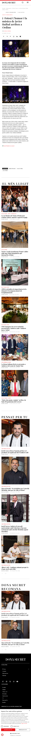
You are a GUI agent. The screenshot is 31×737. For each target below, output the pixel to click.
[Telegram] (20, 36)
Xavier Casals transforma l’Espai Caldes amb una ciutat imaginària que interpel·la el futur (14, 253)
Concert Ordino (20, 168)
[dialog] (15, 723)
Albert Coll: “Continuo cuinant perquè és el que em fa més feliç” (14, 568)
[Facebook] (3, 36)
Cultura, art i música (8, 213)
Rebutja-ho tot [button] (23, 729)
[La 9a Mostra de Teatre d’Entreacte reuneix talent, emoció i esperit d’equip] (14, 199)
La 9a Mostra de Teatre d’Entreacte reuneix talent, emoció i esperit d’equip (14, 216)
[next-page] (5, 573)
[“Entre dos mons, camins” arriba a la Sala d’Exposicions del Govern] (14, 383)
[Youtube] (17, 681)
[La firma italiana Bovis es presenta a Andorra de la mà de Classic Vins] (14, 347)
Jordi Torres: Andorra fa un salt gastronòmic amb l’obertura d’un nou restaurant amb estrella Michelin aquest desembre (14, 528)
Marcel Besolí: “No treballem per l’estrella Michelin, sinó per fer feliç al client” (15, 489)
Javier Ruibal (5, 170)
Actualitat (5, 287)
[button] (22, 2)
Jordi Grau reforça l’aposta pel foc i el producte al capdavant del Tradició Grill (14, 451)
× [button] (29, 710)
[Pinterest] (10, 36)
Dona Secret (4, 219)
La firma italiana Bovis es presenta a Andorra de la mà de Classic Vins (13, 365)
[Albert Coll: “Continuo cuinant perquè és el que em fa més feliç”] (15, 549)
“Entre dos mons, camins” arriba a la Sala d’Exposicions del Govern (13, 401)
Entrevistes (6, 448)
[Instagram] (6, 681)
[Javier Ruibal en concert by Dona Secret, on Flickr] (15, 155)
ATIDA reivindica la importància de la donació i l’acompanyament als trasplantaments (13, 290)
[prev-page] (2, 573)
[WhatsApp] (13, 36)
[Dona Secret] (8, 2)
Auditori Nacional (12, 168)
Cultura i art (6, 398)
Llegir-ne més (24, 723)
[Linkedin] (17, 36)
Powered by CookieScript (15, 735)
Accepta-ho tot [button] (8, 729)
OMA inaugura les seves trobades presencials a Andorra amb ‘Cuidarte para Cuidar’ (13, 328)
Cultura (4, 249)
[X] (7, 36)
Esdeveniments (8, 8)
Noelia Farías (7, 31)
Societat (3, 8)
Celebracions (6, 362)
